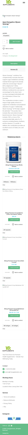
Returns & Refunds (9, 400)
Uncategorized (13, 56)
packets (5, 33)
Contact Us (5, 433)
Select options (14, 171)
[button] (4, 17)
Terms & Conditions (9, 397)
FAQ (5, 407)
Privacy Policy (8, 403)
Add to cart (16, 41)
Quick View (7, 176)
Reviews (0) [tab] (14, 69)
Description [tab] (14, 63)
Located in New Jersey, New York (12, 386)
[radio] (6, 36)
